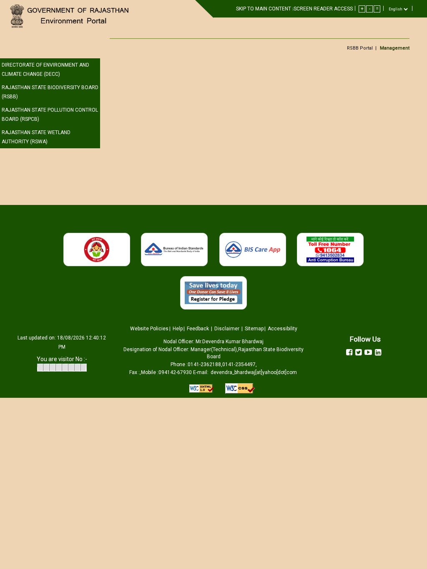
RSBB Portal (360, 48)
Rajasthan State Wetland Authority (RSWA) (36, 137)
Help (178, 329)
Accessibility (282, 329)
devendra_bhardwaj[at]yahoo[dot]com (254, 372)
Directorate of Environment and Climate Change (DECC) (45, 69)
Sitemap (254, 329)
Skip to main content (264, 9)
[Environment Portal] (71, 16)
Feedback (198, 329)
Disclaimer (227, 329)
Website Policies (149, 329)
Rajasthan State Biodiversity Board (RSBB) (50, 92)
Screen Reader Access (323, 9)
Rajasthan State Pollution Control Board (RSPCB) (50, 114)
